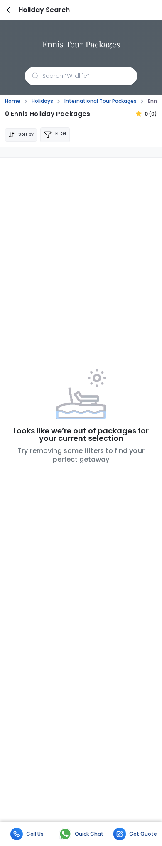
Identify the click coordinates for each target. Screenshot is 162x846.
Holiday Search (44, 10)
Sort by (26, 134)
